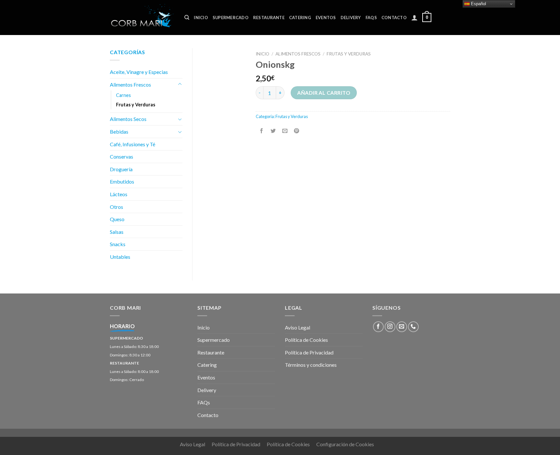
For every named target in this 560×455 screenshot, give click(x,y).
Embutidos (122, 181)
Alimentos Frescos (298, 53)
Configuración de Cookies (345, 444)
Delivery (351, 17)
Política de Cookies (306, 340)
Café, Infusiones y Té (132, 144)
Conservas (121, 156)
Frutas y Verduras (349, 53)
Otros (116, 207)
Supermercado (231, 17)
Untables (120, 257)
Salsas (116, 232)
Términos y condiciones (311, 365)
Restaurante (269, 17)
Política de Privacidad (309, 352)
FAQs (371, 17)
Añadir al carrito (323, 93)
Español (478, 3)
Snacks (117, 244)
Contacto (394, 17)
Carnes (123, 95)
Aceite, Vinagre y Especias (139, 72)
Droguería (121, 169)
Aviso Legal (297, 327)
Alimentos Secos (128, 119)
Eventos (326, 17)
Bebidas (119, 131)
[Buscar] (186, 17)
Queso (117, 219)
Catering (300, 17)
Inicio (201, 17)
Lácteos (118, 194)
